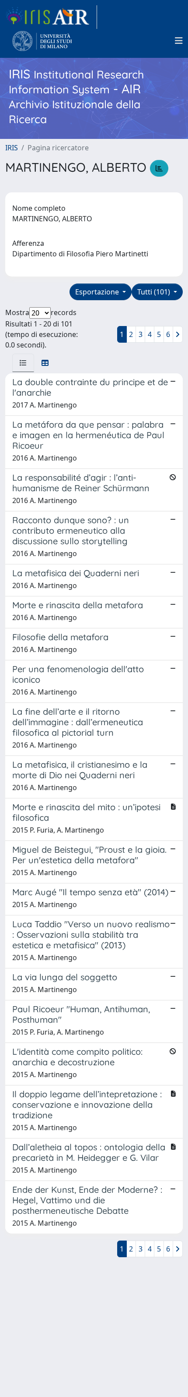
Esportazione (98, 292)
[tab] (23, 363)
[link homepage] (51, 17)
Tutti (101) (154, 292)
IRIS (11, 147)
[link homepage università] (42, 41)
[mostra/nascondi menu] (179, 40)
